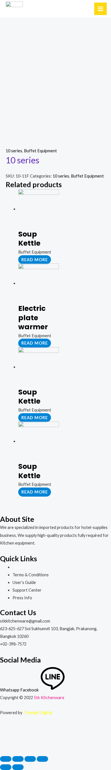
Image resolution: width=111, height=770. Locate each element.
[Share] (18, 759)
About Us (21, 567)
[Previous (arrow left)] (5, 767)
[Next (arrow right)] (18, 767)
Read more (34, 259)
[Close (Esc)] (5, 759)
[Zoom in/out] (42, 759)
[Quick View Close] (13, 738)
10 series (14, 150)
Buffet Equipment (40, 150)
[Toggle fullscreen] (30, 759)
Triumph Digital (38, 712)
